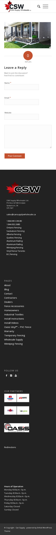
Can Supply (20, 527)
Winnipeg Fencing (15, 247)
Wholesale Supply (13, 339)
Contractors (10, 297)
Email (8, 97)
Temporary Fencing (14, 335)
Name (8, 82)
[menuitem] (39, 6)
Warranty (9, 331)
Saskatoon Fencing (15, 231)
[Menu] (45, 6)
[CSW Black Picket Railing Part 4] (27, 47)
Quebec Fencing (14, 237)
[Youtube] (16, 375)
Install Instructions (14, 318)
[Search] (39, 6)
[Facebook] (6, 375)
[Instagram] (11, 375)
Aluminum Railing (15, 240)
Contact (8, 293)
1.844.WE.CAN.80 (14, 221)
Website (8, 112)
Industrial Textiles (13, 314)
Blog (6, 289)
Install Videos (11, 322)
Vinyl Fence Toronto (16, 251)
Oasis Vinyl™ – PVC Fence (17, 326)
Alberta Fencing (14, 234)
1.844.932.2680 (13, 224)
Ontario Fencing (14, 227)
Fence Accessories (14, 306)
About (7, 285)
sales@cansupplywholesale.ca (21, 214)
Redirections (10, 447)
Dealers (8, 301)
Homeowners (11, 310)
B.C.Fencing (12, 254)
